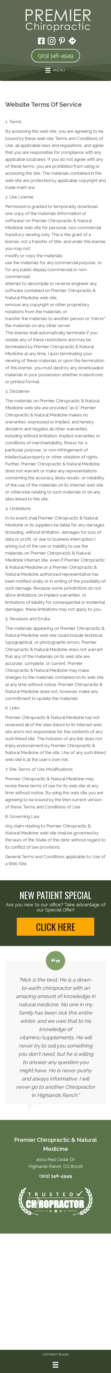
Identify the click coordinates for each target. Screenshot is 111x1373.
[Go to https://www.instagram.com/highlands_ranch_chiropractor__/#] (52, 41)
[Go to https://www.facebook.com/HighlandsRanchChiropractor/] (41, 41)
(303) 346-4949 (55, 1175)
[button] (55, 927)
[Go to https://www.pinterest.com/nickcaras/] (62, 41)
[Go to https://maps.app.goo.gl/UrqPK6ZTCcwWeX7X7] (72, 41)
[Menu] (55, 1364)
